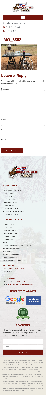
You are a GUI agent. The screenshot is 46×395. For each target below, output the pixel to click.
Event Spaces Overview (12, 190)
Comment (5, 89)
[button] (23, 17)
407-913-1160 (19, 282)
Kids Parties (7, 251)
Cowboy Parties (9, 236)
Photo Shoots (8, 227)
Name (4, 119)
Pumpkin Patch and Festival (13, 211)
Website (4, 140)
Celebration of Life (10, 233)
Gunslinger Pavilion (10, 202)
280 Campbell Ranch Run (14, 269)
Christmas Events (9, 230)
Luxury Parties (8, 224)
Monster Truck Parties (11, 255)
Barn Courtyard (9, 196)
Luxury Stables (8, 205)
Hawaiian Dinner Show (11, 248)
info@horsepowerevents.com (20, 284)
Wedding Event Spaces (11, 214)
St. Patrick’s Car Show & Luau (14, 261)
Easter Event (8, 239)
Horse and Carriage (10, 193)
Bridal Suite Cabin (9, 199)
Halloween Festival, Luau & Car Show (17, 245)
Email (4, 129)
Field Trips (7, 242)
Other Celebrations (10, 258)
